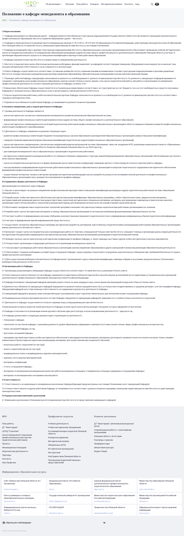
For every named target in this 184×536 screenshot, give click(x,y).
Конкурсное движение (58, 437)
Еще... (137, 4)
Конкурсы (94, 4)
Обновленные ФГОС (57, 445)
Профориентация (102, 444)
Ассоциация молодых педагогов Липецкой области (67, 432)
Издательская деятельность (15, 451)
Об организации (53, 4)
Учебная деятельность (58, 424)
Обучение (69, 4)
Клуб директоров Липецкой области (64, 456)
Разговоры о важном (103, 440)
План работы (82, 4)
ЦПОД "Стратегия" (10, 431)
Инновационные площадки (14, 447)
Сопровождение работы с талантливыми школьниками (112, 431)
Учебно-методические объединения (64, 427)
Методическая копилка (111, 4)
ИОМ (4, 20)
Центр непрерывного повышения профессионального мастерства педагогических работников (17, 437)
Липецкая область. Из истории (108, 436)
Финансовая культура (104, 447)
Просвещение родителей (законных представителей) (64, 461)
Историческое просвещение (61, 449)
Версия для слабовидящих (18, 522)
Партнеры (6, 455)
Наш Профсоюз (9, 462)
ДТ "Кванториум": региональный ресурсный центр (114, 425)
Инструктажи (54, 452)
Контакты (128, 4)
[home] (31, 4)
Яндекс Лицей (100, 451)
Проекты (6, 444)
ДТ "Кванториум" (10, 427)
